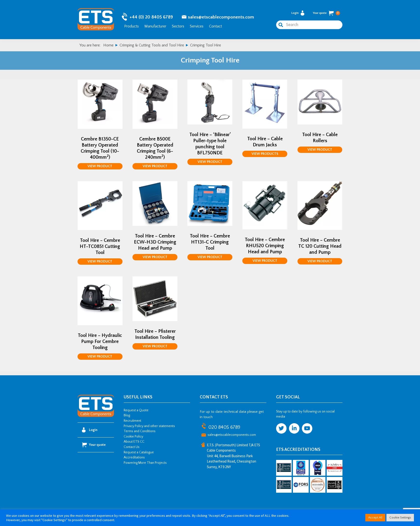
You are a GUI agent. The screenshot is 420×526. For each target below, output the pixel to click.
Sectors (178, 26)
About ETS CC (134, 442)
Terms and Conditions (140, 431)
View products (265, 154)
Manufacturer (155, 26)
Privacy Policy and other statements (149, 426)
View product (100, 166)
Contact (215, 26)
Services (196, 26)
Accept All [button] (375, 517)
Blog (127, 415)
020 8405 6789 (224, 427)
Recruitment (132, 421)
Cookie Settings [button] (400, 517)
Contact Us (132, 447)
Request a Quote (136, 410)
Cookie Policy (133, 436)
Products (131, 26)
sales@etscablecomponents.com (221, 17)
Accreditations (134, 457)
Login (295, 13)
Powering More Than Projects (145, 463)
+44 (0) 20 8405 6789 (151, 17)
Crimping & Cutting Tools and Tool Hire (152, 45)
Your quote (326, 13)
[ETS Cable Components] (96, 416)
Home (108, 45)
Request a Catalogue (139, 452)
